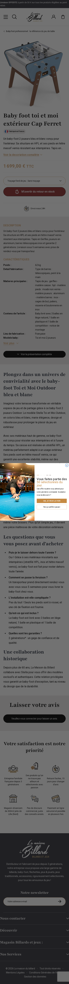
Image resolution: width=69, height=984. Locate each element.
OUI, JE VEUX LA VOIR (51, 501)
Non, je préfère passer (51, 507)
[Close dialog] (66, 465)
